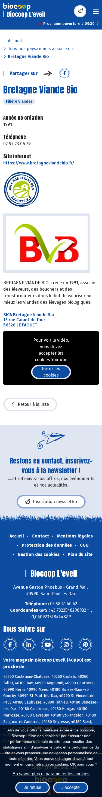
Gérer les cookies (51, 372)
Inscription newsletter (55, 501)
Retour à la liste (33, 404)
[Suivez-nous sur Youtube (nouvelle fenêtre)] (47, 645)
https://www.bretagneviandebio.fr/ (38, 163)
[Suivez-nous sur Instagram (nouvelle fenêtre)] (66, 645)
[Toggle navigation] (96, 13)
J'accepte (70, 787)
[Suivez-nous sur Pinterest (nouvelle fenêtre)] (85, 645)
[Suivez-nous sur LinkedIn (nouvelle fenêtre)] (29, 645)
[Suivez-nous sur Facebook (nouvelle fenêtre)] (10, 645)
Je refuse (32, 787)
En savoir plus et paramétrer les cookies (51, 774)
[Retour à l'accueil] (16, 7)
